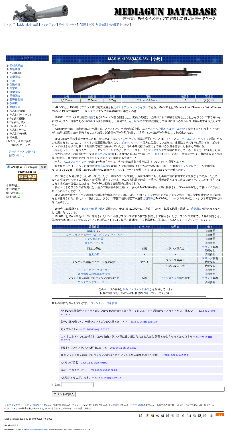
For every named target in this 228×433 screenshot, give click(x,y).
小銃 (12, 80)
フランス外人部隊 (171, 278)
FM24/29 (138, 121)
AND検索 (16, 167)
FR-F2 (141, 219)
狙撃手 (149, 198)
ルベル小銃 (157, 128)
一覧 (91, 24)
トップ (10, 24)
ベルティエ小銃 (175, 128)
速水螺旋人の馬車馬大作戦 (94, 274)
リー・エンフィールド (192, 138)
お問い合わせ (17, 155)
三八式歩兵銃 (136, 405)
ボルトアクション (126, 107)
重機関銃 (15, 95)
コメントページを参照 (103, 303)
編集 (21, 24)
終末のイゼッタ (94, 243)
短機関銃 (15, 76)
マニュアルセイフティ (76, 161)
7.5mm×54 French (148, 100)
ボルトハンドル (130, 142)
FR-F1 (109, 216)
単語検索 (101, 24)
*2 (114, 162)
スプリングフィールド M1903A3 (23, 405)
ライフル (142, 107)
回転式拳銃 (16, 65)
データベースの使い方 (22, 151)
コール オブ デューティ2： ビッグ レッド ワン (94, 234)
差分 (36, 24)
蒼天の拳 (94, 254)
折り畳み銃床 (100, 165)
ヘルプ (125, 24)
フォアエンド (156, 150)
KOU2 (15, 425)
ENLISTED (93, 230)
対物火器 (15, 107)
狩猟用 (195, 208)
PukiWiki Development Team (37, 429)
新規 (84, 24)
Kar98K (113, 405)
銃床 (57, 150)
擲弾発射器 (16, 99)
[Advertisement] (114, 41)
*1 (152, 154)
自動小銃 (15, 84)
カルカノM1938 (104, 153)
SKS (47, 408)
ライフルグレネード (190, 165)
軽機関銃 (15, 92)
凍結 (28, 24)
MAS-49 (87, 208)
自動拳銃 (15, 69)
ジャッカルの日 (94, 238)
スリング (207, 247)
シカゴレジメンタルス (136, 289)
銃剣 (158, 153)
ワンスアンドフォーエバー (94, 282)
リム (159, 117)
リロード (71, 24)
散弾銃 (14, 103)
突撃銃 (14, 88)
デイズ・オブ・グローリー (94, 270)
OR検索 (33, 167)
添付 (61, 24)
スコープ (174, 198)
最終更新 (114, 24)
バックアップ (49, 24)
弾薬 (90, 117)
